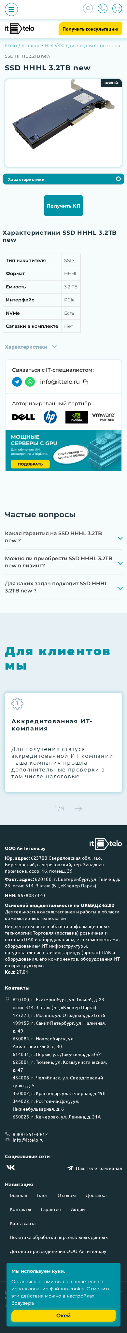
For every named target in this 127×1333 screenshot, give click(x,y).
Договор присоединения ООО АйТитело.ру (58, 1251)
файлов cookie (67, 1289)
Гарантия (51, 1209)
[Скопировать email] (85, 381)
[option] (63, 115)
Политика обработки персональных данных (59, 1237)
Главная (18, 1195)
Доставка (96, 1195)
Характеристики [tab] (26, 179)
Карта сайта (23, 1223)
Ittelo (11, 46)
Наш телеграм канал (99, 1168)
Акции (78, 1209)
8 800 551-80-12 (30, 1134)
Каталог (30, 46)
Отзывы (67, 1195)
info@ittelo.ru (60, 381)
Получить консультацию (90, 29)
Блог (42, 1195)
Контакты (20, 1209)
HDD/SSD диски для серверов (81, 46)
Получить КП (63, 205)
